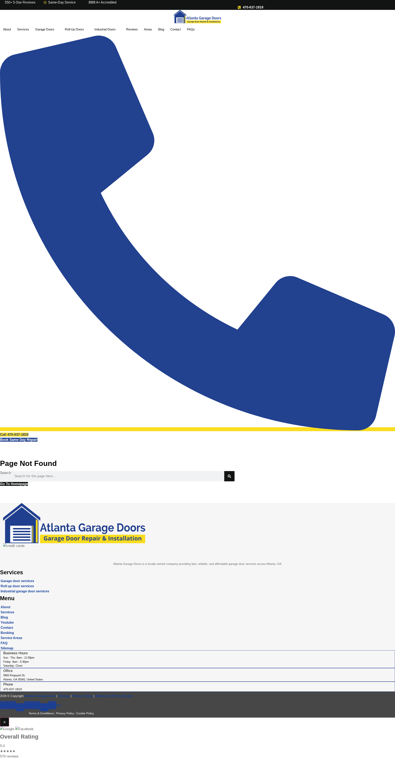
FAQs (191, 29)
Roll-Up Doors (74, 29)
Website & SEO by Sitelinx (114, 696)
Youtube (7, 622)
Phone (8, 684)
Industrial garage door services (25, 591)
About (7, 29)
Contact (175, 29)
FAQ (4, 643)
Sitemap (7, 648)
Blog (161, 29)
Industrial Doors (105, 29)
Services (23, 29)
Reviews (132, 29)
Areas (148, 29)
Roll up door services (17, 586)
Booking (7, 633)
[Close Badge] (4, 722)
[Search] (229, 476)
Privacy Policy (82, 696)
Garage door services (17, 581)
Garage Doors (44, 29)
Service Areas (11, 638)
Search (5, 473)
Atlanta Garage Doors (40, 696)
